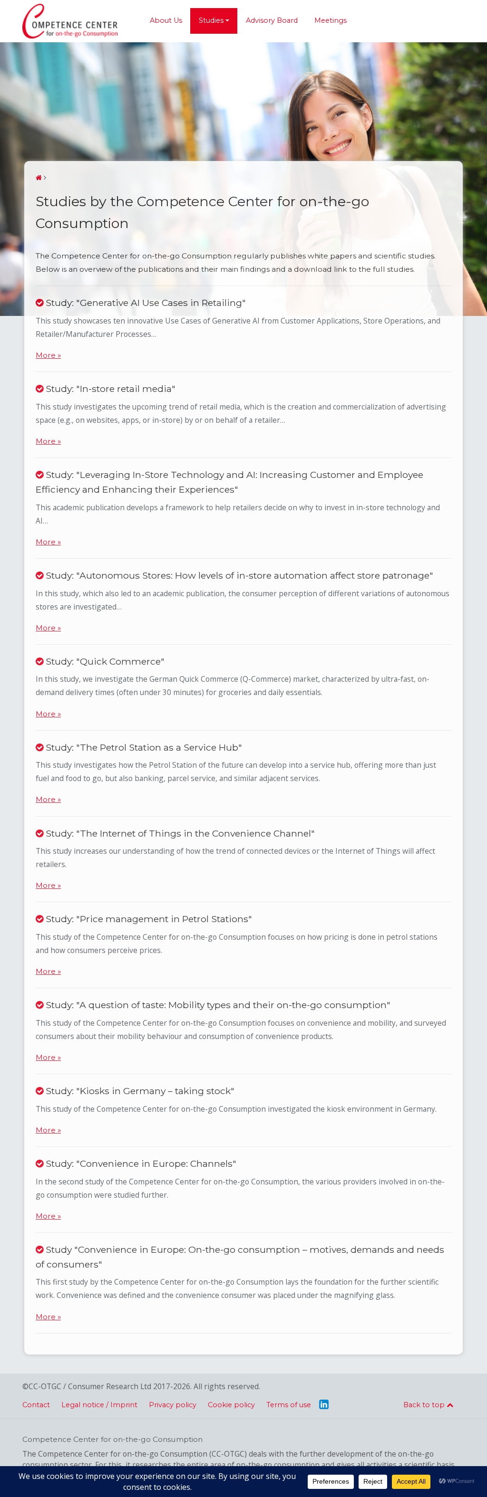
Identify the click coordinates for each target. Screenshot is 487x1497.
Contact (36, 1405)
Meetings (330, 20)
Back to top (425, 1405)
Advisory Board (272, 20)
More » (48, 355)
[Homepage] (39, 177)
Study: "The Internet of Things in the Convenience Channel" (179, 833)
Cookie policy (231, 1405)
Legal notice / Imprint (99, 1405)
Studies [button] (211, 20)
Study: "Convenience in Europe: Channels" (139, 1163)
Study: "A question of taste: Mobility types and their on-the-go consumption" (216, 1005)
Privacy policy (172, 1405)
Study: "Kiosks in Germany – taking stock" (138, 1091)
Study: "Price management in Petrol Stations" (147, 919)
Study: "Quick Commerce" (104, 661)
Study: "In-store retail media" (109, 388)
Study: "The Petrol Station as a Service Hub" (142, 747)
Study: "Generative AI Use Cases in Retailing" (144, 302)
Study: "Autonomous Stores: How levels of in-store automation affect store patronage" (238, 575)
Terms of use (288, 1405)
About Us (166, 20)
